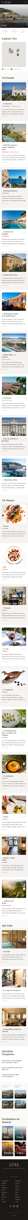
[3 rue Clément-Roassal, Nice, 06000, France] (20, 859)
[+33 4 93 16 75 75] (23, 275)
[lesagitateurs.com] (25, 776)
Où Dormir (5, 31)
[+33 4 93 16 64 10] (23, 690)
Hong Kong (18, 1181)
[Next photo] (24, 91)
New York (4, 1197)
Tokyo (16, 1201)
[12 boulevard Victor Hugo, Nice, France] (20, 440)
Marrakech (4, 1192)
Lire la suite (5, 116)
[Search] (26, 2)
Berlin (3, 1185)
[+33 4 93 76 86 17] (23, 859)
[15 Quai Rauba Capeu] (20, 480)
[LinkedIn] (17, 1206)
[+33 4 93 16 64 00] (23, 104)
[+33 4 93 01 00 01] (23, 233)
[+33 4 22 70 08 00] (23, 356)
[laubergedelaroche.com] (25, 902)
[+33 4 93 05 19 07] (23, 902)
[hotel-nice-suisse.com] (25, 480)
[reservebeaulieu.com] (25, 233)
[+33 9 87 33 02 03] (23, 776)
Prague (3, 1201)
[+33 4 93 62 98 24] (23, 608)
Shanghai (17, 1197)
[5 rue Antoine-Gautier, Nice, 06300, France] (20, 817)
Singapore (18, 1199)
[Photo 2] (13, 99)
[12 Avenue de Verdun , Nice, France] (20, 275)
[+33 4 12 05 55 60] (23, 147)
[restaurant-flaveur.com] (25, 526)
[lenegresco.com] (25, 104)
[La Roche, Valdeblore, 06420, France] (20, 902)
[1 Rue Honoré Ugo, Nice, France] (20, 147)
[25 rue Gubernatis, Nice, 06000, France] (20, 526)
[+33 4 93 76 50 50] (23, 649)
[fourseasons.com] (25, 649)
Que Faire (23, 31)
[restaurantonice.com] (25, 817)
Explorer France (18, 1086)
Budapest (4, 1187)
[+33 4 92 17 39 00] (23, 480)
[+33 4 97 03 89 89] (23, 440)
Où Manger (14, 31)
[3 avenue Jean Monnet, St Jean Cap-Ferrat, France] (20, 191)
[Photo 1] (12, 99)
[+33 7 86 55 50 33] (23, 817)
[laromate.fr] (25, 608)
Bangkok (4, 1183)
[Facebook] (14, 1206)
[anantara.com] (25, 275)
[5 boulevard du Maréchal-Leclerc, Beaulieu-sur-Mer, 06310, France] (20, 733)
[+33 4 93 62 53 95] (23, 526)
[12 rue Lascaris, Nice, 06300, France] (20, 567)
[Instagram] (10, 1206)
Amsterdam (5, 1181)
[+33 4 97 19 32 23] (23, 567)
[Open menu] (2, 2)
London (17, 1187)
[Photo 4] (15, 99)
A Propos (14, 1215)
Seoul (16, 1194)
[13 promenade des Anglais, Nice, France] (20, 315)
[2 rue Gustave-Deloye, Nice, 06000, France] (20, 608)
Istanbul (17, 1183)
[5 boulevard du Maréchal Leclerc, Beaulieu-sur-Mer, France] (20, 233)
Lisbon (17, 1185)
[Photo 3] (14, 99)
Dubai (3, 1190)
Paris (3, 1199)
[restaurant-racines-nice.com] (25, 859)
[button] (18, 50)
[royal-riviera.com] (25, 191)
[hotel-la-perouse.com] (25, 398)
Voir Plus (14, 1110)
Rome (16, 1192)
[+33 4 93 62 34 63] (23, 398)
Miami (3, 1194)
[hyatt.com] (25, 315)
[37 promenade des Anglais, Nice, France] (20, 104)
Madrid (17, 1190)
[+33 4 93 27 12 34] (23, 315)
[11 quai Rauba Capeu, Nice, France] (20, 398)
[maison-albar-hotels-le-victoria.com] (25, 356)
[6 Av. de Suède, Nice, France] (20, 356)
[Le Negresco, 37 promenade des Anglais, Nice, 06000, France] (20, 690)
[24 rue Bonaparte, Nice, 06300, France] (20, 776)
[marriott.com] (25, 147)
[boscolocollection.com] (25, 440)
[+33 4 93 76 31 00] (23, 191)
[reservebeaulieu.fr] (25, 733)
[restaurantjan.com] (25, 567)
